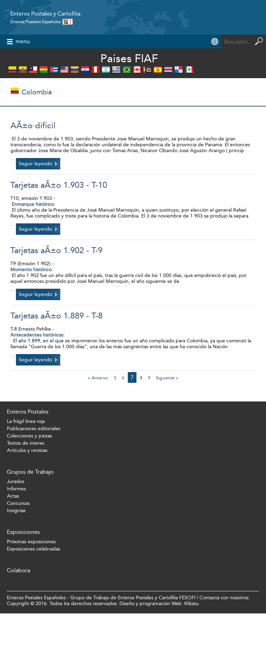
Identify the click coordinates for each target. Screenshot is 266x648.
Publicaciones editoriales (33, 429)
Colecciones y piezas (29, 436)
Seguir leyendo (35, 164)
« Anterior (98, 377)
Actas (13, 496)
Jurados (15, 481)
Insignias (16, 510)
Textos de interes (25, 443)
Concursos (18, 503)
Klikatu (191, 604)
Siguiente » (167, 377)
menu (23, 41)
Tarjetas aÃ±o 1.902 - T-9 (56, 250)
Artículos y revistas (27, 450)
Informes (16, 489)
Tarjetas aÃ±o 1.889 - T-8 (56, 316)
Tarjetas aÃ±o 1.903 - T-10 (58, 185)
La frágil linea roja (26, 421)
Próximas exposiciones (31, 542)
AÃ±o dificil (32, 125)
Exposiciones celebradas (33, 549)
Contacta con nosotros (224, 598)
